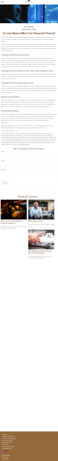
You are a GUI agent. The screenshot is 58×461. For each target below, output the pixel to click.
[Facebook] (3, 451)
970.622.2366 (10, 436)
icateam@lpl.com (7, 448)
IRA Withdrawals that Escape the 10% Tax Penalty (40, 252)
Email (2, 160)
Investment (5, 459)
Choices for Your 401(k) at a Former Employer (12, 222)
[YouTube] (6, 451)
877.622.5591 (12, 438)
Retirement (5, 457)
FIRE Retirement (35, 221)
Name (2, 151)
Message (3, 169)
